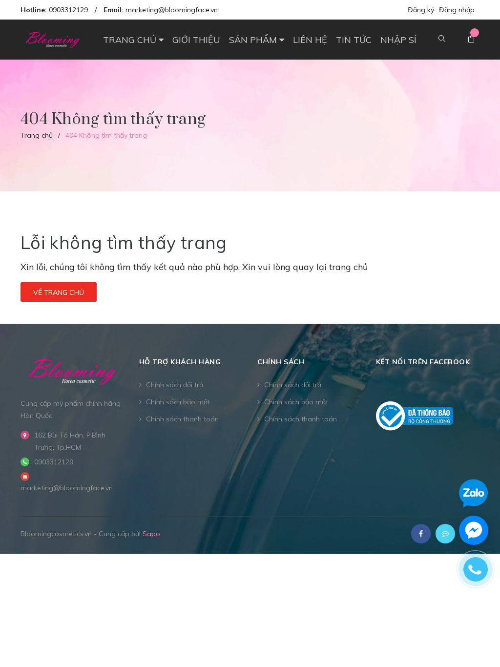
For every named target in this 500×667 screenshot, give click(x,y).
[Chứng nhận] (415, 416)
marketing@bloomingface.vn (171, 9)
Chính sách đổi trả (174, 384)
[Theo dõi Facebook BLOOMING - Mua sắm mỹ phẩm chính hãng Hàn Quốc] (421, 533)
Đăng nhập (457, 9)
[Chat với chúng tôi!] (473, 530)
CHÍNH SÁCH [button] (280, 361)
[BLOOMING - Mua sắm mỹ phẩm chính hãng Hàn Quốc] (73, 370)
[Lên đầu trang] (475, 635)
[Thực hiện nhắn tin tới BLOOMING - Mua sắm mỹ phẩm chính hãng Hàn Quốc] (445, 533)
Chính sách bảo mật (178, 401)
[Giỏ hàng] (471, 39)
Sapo (151, 533)
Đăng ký (421, 9)
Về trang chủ (58, 292)
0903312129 (68, 9)
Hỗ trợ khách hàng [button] (180, 361)
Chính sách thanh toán (182, 419)
